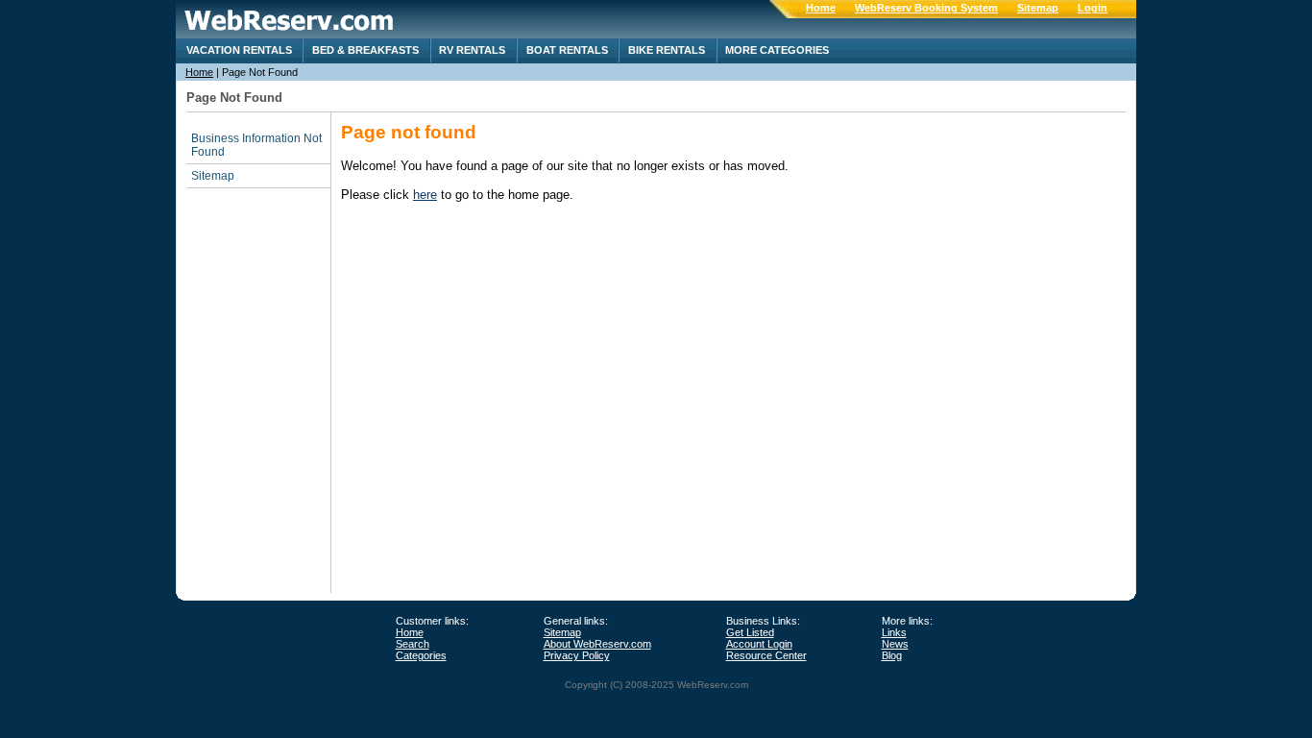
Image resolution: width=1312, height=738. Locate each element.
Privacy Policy (577, 655)
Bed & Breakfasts (365, 50)
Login (1092, 7)
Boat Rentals (567, 50)
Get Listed (750, 632)
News (895, 644)
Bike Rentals (666, 50)
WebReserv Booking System (926, 7)
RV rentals (472, 50)
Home (821, 7)
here (425, 194)
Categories (421, 655)
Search (412, 644)
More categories (777, 50)
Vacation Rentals (239, 50)
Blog (892, 655)
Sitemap (1037, 7)
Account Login (759, 644)
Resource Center (766, 655)
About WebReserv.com (597, 644)
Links (894, 632)
